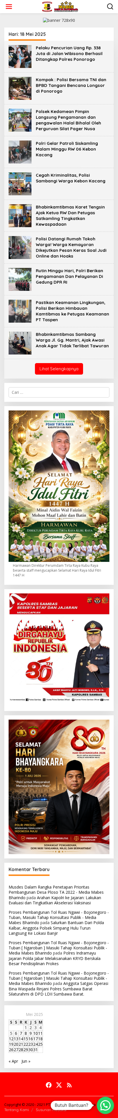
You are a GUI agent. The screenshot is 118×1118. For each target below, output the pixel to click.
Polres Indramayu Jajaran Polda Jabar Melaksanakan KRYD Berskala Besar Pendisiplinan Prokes (55, 958)
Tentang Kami (16, 1109)
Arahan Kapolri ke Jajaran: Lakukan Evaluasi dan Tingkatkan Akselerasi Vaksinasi (55, 900)
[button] (105, 1105)
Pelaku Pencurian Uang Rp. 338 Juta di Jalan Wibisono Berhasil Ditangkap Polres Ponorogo (69, 53)
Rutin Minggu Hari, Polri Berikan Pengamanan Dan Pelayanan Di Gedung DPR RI (69, 276)
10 (35, 1033)
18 (40, 1038)
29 (25, 1049)
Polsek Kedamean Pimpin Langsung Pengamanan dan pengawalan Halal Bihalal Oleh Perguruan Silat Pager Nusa (68, 120)
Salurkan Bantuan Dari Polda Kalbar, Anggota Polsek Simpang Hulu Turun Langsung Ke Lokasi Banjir (56, 928)
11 (40, 1033)
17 (35, 1038)
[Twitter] (59, 1085)
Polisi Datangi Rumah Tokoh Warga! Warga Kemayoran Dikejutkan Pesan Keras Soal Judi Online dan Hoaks (71, 247)
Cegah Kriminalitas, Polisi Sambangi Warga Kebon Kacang (70, 178)
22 (25, 1044)
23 (30, 1044)
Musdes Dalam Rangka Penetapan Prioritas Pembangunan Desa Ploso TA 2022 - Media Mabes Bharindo (56, 892)
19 (11, 1044)
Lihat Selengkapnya (59, 368)
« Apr (13, 1061)
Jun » (25, 1061)
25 (40, 1044)
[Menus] (8, 6)
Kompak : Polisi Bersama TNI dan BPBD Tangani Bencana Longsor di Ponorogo (71, 85)
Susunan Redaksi (51, 1109)
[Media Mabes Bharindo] (60, 6)
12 (11, 1038)
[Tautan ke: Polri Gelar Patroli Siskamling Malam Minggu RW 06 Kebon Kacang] (20, 151)
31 (35, 1049)
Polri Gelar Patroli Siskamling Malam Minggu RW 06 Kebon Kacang (67, 149)
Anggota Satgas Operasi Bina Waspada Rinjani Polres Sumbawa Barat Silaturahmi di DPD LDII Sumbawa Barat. (58, 988)
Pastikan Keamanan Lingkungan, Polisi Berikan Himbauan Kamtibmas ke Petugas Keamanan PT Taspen (72, 311)
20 (16, 1044)
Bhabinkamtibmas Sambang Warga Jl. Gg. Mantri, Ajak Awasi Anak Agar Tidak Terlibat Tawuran (72, 340)
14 (21, 1038)
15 (25, 1038)
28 (21, 1049)
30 (30, 1049)
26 (11, 1049)
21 (21, 1044)
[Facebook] (48, 1085)
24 (35, 1044)
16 (30, 1038)
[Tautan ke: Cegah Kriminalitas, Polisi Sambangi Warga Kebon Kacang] (20, 183)
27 (16, 1049)
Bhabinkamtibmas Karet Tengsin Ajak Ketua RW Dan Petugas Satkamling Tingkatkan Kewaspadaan (70, 215)
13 (16, 1038)
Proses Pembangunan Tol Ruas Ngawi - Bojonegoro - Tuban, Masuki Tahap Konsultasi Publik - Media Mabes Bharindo (59, 917)
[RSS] (69, 1085)
